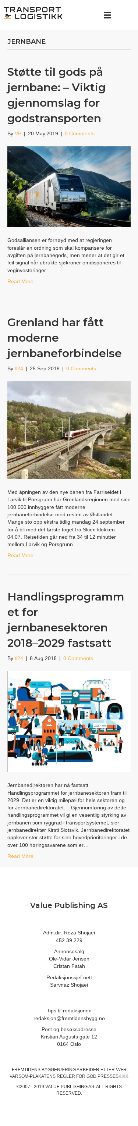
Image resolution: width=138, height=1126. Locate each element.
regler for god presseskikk (92, 1076)
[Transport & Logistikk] (33, 12)
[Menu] (107, 15)
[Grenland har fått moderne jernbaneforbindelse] (69, 430)
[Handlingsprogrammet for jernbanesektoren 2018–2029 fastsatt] (69, 721)
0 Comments (80, 133)
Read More (20, 281)
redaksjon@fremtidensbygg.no (69, 1018)
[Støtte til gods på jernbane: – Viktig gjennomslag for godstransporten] (69, 186)
